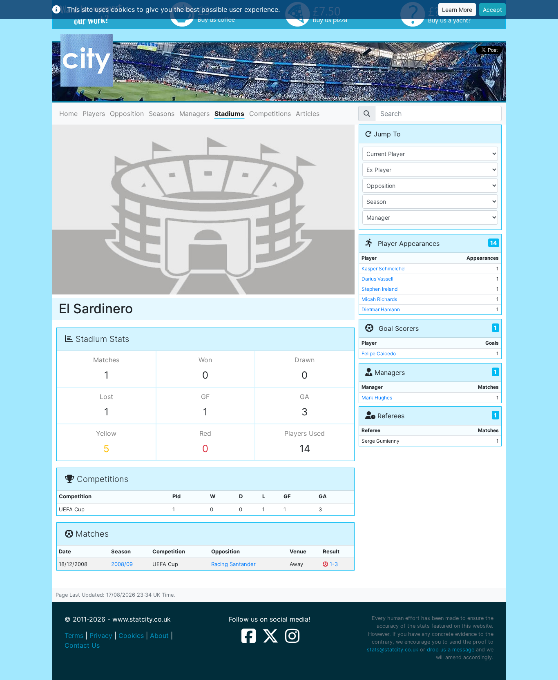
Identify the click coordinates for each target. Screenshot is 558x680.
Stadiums (229, 113)
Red (205, 433)
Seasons (161, 113)
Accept (492, 9)
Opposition (127, 113)
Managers (194, 113)
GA (304, 396)
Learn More (457, 9)
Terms (74, 635)
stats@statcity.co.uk (392, 650)
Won (205, 360)
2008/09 (122, 564)
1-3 (333, 564)
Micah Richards (379, 299)
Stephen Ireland (379, 289)
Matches (106, 360)
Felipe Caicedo (379, 353)
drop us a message (450, 650)
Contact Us (82, 645)
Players (94, 113)
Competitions (270, 113)
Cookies (131, 635)
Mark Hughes (377, 398)
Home (68, 113)
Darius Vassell (377, 279)
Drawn (305, 360)
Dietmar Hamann (381, 309)
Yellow (106, 433)
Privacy (100, 635)
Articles (307, 113)
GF (205, 396)
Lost (106, 396)
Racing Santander (233, 564)
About (159, 635)
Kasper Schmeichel (384, 268)
